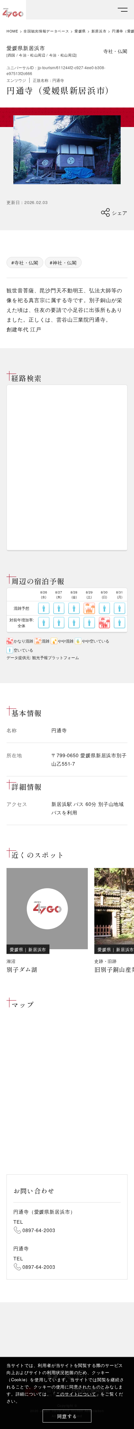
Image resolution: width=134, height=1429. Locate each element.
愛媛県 (80, 31)
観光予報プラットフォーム (55, 657)
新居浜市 (99, 31)
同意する (67, 1416)
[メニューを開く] (122, 10)
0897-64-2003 (38, 1230)
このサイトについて (76, 1394)
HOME (12, 31)
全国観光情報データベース (46, 31)
